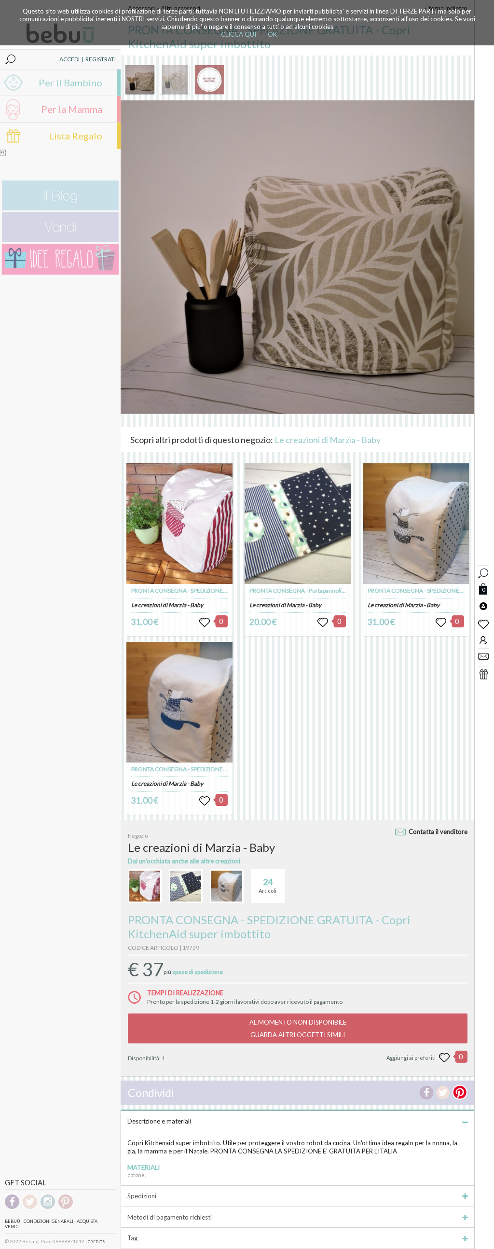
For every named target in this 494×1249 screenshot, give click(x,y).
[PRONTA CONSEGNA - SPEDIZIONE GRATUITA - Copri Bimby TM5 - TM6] (179, 523)
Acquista (87, 1221)
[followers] (483, 640)
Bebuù (12, 1221)
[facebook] (12, 1207)
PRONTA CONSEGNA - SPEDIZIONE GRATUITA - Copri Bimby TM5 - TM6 (223, 590)
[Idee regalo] (60, 272)
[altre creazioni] (145, 886)
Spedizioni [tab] (141, 1196)
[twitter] (30, 1207)
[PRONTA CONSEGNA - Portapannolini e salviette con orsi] (298, 523)
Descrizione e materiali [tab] (159, 1121)
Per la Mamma (71, 109)
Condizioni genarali (48, 1221)
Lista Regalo (75, 135)
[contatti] (483, 656)
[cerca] (483, 572)
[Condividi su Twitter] (443, 1092)
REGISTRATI (100, 59)
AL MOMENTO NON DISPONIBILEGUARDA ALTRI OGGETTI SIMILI (297, 1028)
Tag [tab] (132, 1238)
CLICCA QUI (238, 34)
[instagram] (48, 1207)
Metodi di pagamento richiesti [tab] (169, 1217)
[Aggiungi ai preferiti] (444, 1058)
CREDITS (96, 1241)
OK (272, 34)
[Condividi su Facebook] (426, 1092)
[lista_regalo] (483, 673)
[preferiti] (483, 623)
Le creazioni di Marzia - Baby (327, 439)
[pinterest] (65, 1207)
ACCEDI (69, 59)
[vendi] (60, 240)
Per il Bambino (70, 82)
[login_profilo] (483, 605)
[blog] (60, 208)
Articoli (267, 885)
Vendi (12, 1226)
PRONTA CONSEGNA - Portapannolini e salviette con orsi (322, 590)
